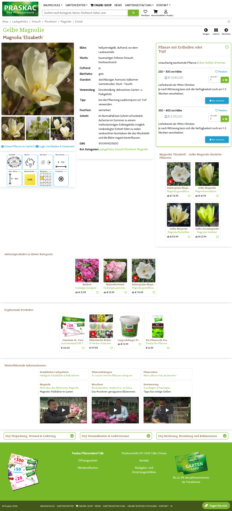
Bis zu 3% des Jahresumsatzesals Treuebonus (191, 480)
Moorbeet (51, 21)
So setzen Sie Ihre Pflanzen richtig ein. (112, 375)
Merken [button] (222, 71)
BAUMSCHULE (47, 506)
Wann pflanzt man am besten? (160, 375)
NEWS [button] (118, 5)
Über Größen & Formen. (212, 62)
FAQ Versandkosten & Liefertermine (105, 436)
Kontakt (144, 460)
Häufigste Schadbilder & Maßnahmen (59, 375)
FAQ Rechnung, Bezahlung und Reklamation (187, 436)
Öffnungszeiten (88, 460)
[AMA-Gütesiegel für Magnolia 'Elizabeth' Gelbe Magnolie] (14, 161)
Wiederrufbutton (88, 467)
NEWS (98, 506)
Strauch (36, 21)
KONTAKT (164, 506)
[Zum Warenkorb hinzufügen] (225, 80)
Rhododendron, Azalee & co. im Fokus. (112, 387)
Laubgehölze (20, 21)
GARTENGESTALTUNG (114, 506)
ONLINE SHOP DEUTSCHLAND (142, 506)
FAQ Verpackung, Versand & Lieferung (30, 436)
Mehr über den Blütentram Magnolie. (59, 387)
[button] (53, 5)
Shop (5, 21)
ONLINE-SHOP (85, 506)
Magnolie (66, 21)
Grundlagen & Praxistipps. (157, 387)
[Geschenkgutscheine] (22, 471)
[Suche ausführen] (133, 13)
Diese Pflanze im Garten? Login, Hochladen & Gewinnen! (39, 146)
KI (171, 506)
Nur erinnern (218, 100)
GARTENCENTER (65, 506)
